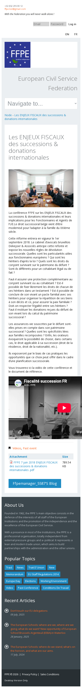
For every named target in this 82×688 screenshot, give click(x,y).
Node (8, 115)
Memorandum (14, 574)
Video (9, 588)
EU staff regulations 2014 (43, 574)
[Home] (17, 44)
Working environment (53, 581)
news (20, 567)
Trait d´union (36, 567)
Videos (17, 448)
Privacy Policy (29, 674)
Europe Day (13, 581)
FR (75, 34)
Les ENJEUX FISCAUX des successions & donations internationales (35, 117)
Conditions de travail (56, 588)
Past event (30, 448)
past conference (28, 588)
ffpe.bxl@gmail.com (15, 8)
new (51, 567)
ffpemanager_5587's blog (35, 483)
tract (9, 567)
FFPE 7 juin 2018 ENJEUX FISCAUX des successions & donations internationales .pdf (34, 466)
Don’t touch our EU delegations (29, 610)
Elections (30, 581)
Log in (72, 24)
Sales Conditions (49, 674)
